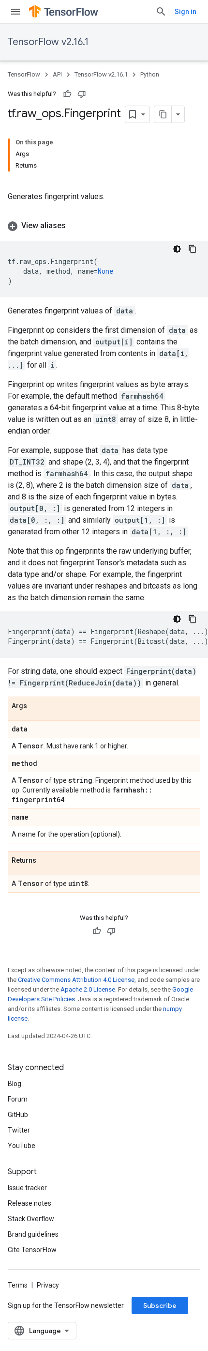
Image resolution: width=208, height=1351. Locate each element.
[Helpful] (67, 94)
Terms (18, 1285)
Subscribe (160, 1305)
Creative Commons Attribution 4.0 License (76, 979)
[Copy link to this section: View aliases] (75, 226)
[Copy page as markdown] (163, 114)
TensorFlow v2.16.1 (48, 42)
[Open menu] (15, 11)
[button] (104, 226)
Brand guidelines (33, 1234)
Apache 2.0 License (87, 989)
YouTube (21, 1145)
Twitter (19, 1130)
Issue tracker (27, 1188)
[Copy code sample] (192, 249)
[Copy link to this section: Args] (36, 706)
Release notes (29, 1203)
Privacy (48, 1285)
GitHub (18, 1114)
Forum (18, 1099)
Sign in (185, 12)
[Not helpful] (81, 94)
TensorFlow (24, 74)
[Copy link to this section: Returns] (46, 861)
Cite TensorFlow (32, 1250)
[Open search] (161, 11)
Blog (14, 1083)
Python (149, 74)
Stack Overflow (31, 1219)
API (57, 74)
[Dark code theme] (177, 249)
